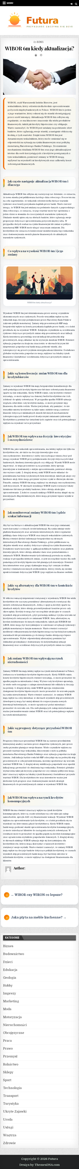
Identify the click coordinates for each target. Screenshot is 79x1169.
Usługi (8, 1127)
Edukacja (10, 970)
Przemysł (10, 1056)
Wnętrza (9, 1135)
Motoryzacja (12, 1017)
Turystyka (11, 1103)
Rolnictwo (10, 1064)
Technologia (12, 1088)
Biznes (40, 41)
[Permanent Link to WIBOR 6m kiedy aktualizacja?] (39, 76)
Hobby (7, 985)
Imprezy (9, 993)
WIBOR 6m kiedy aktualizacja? (39, 48)
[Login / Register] (71, 4)
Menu (10, 3)
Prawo (8, 1048)
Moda (7, 1009)
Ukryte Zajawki (14, 1111)
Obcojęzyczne (13, 1033)
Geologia (9, 977)
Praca (7, 1040)
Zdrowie (9, 1143)
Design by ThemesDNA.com (39, 1165)
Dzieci (7, 962)
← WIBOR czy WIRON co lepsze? (37, 895)
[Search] (76, 4)
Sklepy (8, 1072)
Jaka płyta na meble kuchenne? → (38, 917)
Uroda (7, 1119)
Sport (7, 1080)
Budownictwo (13, 954)
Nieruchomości (15, 1025)
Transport (10, 1096)
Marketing (11, 1001)
